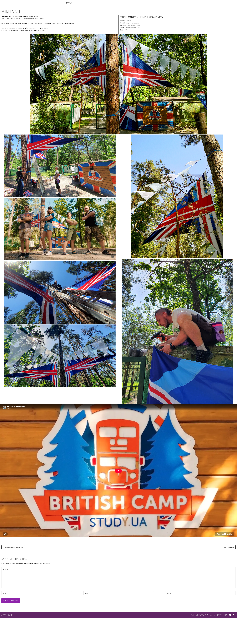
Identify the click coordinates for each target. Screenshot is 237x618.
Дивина (69, 3)
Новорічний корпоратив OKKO (13, 547)
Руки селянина (229, 547)
